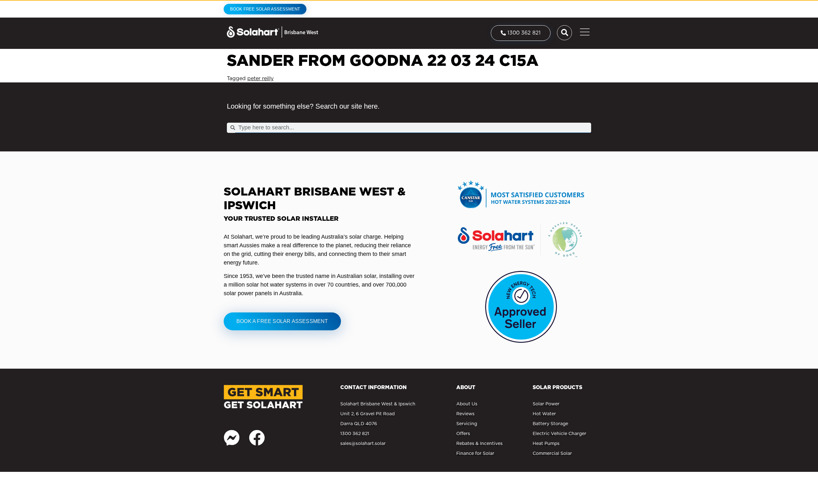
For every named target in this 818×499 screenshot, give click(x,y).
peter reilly (260, 78)
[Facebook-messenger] (232, 438)
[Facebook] (257, 438)
